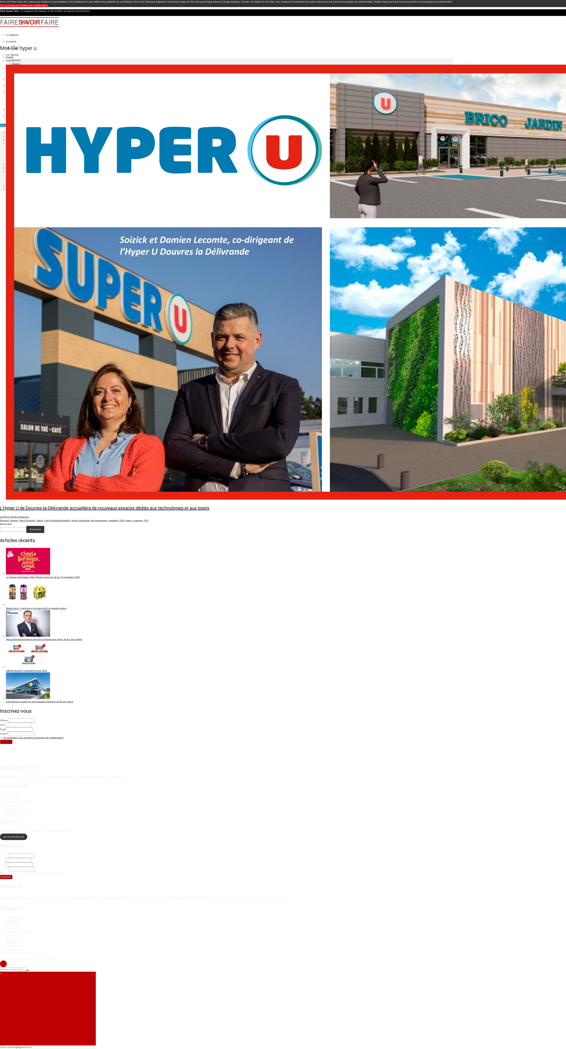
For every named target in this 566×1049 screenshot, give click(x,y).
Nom (2, 724)
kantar (158, 898)
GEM (121, 520)
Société (4, 733)
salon (243, 898)
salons (251, 898)
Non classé (14, 809)
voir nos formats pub (13, 836)
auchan (44, 898)
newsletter (219, 898)
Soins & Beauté (52, 520)
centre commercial (80, 520)
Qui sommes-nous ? (16, 942)
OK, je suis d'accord (9, 5)
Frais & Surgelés (27, 520)
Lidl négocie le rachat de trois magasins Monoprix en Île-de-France (39, 701)
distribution (81, 898)
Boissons (16, 60)
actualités (65, 520)
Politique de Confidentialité (34, 5)
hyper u (129, 520)
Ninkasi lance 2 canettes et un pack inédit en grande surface (36, 608)
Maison (39, 520)
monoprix (208, 898)
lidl (166, 898)
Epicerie (16, 63)
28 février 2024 (8, 517)
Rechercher (6, 524)
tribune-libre (276, 898)
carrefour (55, 898)
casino (65, 898)
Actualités (11, 41)
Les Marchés (12, 54)
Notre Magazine (14, 917)
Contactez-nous (14, 945)
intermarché (147, 898)
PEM (146, 520)
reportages (232, 898)
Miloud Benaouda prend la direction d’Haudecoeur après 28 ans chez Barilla (44, 639)
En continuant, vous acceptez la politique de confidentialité (33, 737)
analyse (30, 898)
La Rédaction (22, 517)
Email (2, 729)
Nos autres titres (14, 938)
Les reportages (14, 924)
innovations (134, 898)
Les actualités (13, 921)
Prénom (4, 720)
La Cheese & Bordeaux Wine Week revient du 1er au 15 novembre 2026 (43, 577)
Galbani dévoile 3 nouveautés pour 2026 (26, 670)
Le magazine (12, 34)
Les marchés (12, 928)
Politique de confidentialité (19, 952)
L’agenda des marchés (17, 931)
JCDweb (55, 958)
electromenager (99, 520)
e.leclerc (99, 898)
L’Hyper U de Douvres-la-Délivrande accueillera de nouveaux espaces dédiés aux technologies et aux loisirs (104, 508)
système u (262, 898)
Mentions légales (14, 949)
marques (138, 520)
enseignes (113, 520)
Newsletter (12, 935)
